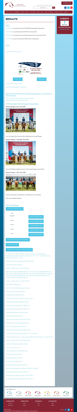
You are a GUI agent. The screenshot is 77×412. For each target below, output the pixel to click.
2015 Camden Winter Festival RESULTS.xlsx (17, 351)
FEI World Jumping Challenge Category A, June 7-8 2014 (19, 375)
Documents (33, 12)
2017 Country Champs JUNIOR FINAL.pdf (39, 273)
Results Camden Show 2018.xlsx (14, 264)
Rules (42, 12)
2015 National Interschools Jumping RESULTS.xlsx (18, 330)
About (11, 12)
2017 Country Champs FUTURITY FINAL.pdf (17, 273)
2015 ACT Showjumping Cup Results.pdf (16, 326)
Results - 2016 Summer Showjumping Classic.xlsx (18, 288)
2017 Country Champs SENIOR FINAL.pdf (36, 275)
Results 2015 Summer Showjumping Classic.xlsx (17, 323)
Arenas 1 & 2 (18, 79)
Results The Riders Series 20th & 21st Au (16, 298)
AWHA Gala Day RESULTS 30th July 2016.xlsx (17, 302)
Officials (56, 12)
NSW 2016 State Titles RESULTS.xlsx (15, 295)
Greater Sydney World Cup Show (14, 354)
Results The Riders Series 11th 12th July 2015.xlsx (18, 340)
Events (22, 12)
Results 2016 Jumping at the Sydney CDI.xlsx (17, 312)
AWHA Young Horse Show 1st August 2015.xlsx (18, 337)
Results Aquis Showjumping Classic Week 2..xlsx (18, 305)
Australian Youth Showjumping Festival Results (17, 372)
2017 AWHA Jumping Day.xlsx (13, 284)
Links (61, 12)
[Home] (18, 5)
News (38, 12)
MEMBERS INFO (67, 3)
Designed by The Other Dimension (31, 411)
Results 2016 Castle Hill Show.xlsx (14, 316)
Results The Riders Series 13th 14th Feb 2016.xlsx (18, 319)
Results (27, 12)
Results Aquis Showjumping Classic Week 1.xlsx (17, 309)
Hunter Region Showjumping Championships (16, 365)
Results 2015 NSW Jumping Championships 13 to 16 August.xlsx (21, 333)
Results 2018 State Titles (36, 216)
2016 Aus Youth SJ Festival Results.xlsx (15, 291)
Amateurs (50, 12)
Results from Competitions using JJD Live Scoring (19, 249)
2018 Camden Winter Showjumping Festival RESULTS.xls (20, 261)
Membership (17, 12)
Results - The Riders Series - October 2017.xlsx (17, 281)
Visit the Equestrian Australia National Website (44, 5)
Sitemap (9, 409)
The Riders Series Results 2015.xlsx (14, 358)
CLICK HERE (9, 28)
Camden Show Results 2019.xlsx (14, 83)
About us (10, 403)
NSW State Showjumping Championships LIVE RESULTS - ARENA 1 (22, 368)
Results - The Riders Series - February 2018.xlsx (17, 268)
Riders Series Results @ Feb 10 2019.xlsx (16, 87)
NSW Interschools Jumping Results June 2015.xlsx (13, 347)
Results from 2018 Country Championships (17, 239)
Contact (65, 12)
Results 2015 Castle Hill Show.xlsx (14, 361)
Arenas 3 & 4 (41, 79)
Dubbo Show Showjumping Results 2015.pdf (17, 344)
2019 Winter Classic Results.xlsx (14, 51)
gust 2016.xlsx (29, 298)
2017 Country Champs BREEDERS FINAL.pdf (40, 271)
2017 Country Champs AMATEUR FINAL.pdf (17, 271)
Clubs (45, 12)
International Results (12, 244)
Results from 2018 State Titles (14, 208)
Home (7, 12)
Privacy (5, 409)
